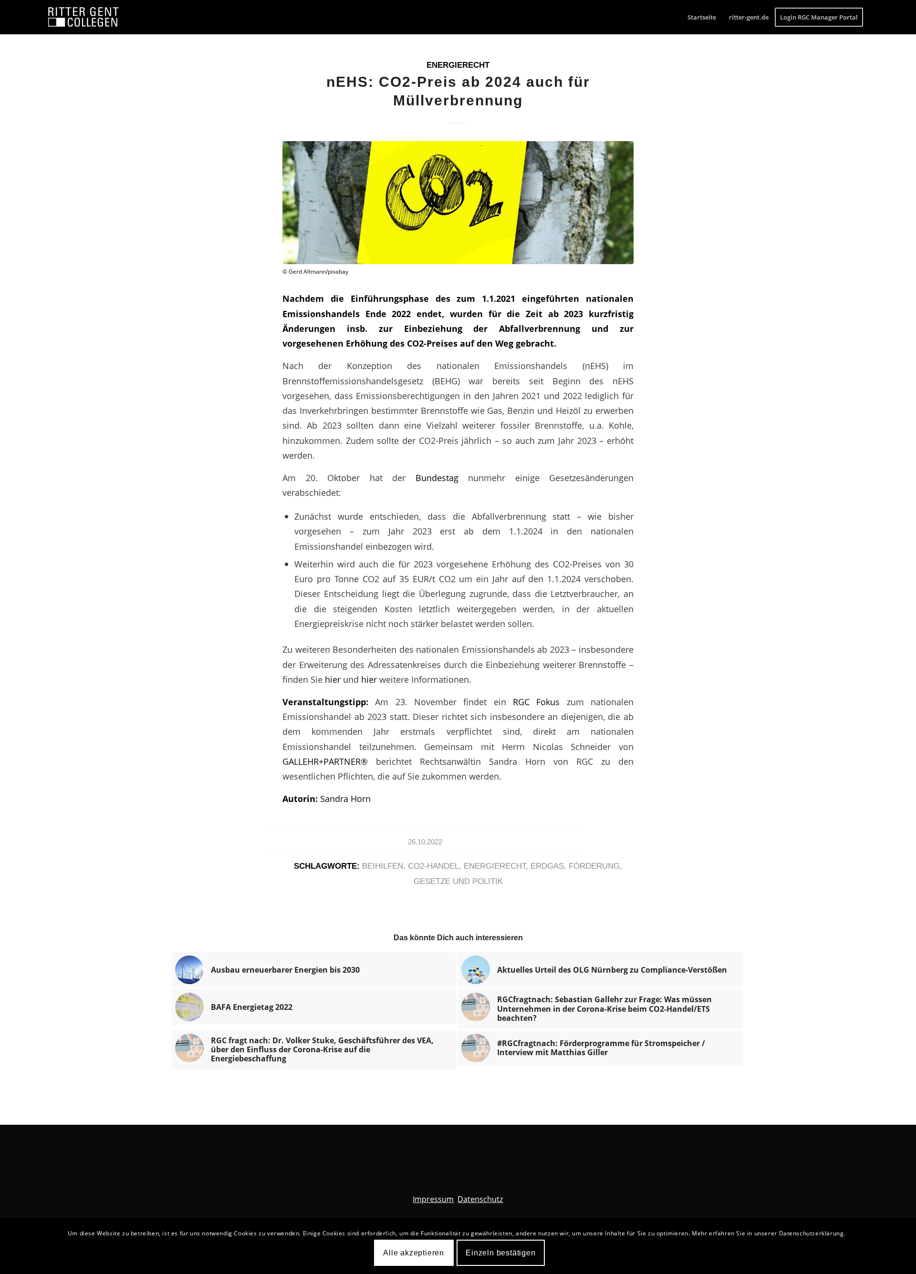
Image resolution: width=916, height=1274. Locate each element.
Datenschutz (480, 1199)
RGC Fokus (540, 702)
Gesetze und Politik (458, 881)
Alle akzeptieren (413, 1252)
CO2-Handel (433, 866)
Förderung (594, 866)
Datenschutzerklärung (811, 1233)
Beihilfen (382, 866)
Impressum (433, 1199)
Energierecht (458, 65)
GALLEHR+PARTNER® (325, 761)
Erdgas (547, 866)
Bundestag (442, 477)
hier (334, 679)
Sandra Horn (345, 798)
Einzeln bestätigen (500, 1252)
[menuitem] (701, 17)
